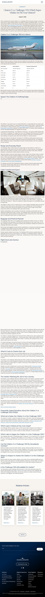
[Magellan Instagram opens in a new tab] (21, 567)
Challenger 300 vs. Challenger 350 (9, 394)
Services (19, 579)
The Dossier (40, 574)
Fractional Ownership (37, 370)
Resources (40, 572)
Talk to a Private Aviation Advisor (8, 407)
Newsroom (40, 576)
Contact (30, 585)
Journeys (19, 583)
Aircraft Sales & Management (15, 161)
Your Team (19, 576)
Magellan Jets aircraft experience (25, 403)
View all (22, 534)
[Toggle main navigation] (42, 2)
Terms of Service (32, 591)
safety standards (18, 346)
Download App (20, 585)
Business (4, 579)
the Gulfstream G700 (24, 126)
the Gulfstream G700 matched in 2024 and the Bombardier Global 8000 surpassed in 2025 (21, 421)
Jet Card (8, 369)
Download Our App (22, 564)
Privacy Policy (22, 591)
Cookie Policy (27, 591)
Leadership (30, 574)
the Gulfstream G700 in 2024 (15, 25)
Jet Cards (33, 159)
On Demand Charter (6, 576)
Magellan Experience (22, 572)
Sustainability (31, 577)
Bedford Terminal (32, 586)
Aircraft (18, 577)
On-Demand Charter (29, 158)
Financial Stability (32, 576)
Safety (18, 574)
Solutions (4, 572)
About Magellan (32, 572)
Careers (30, 581)
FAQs (29, 583)
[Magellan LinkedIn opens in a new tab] (23, 567)
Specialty (4, 583)
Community (30, 579)
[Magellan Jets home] (22, 559)
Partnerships (19, 581)
